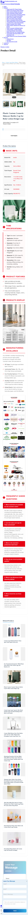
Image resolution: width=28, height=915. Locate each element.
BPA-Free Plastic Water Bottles (14, 18)
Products (6, 7)
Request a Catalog (5, 47)
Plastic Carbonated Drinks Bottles (14, 20)
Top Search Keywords (12, 41)
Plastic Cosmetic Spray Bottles (14, 24)
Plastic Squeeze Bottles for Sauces (15, 12)
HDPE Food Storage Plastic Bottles (15, 10)
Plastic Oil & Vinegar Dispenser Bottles (16, 14)
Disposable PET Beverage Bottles (15, 16)
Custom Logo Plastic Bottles (12, 62)
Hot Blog (9, 40)
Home (5, 6)
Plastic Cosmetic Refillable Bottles (15, 28)
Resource (6, 37)
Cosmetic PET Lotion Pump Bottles (15, 22)
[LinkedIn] (2, 2)
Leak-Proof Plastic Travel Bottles (14, 30)
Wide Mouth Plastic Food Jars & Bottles (16, 21)
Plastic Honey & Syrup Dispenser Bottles (16, 36)
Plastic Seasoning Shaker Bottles (14, 13)
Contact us (6, 43)
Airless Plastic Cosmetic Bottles (14, 29)
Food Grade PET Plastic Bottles (14, 9)
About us (6, 44)
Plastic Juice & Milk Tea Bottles (14, 17)
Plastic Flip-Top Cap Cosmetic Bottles (16, 32)
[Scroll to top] (2, 913)
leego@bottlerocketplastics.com (9, 1)
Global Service (10, 39)
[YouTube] (3, 2)
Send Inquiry (14, 135)
